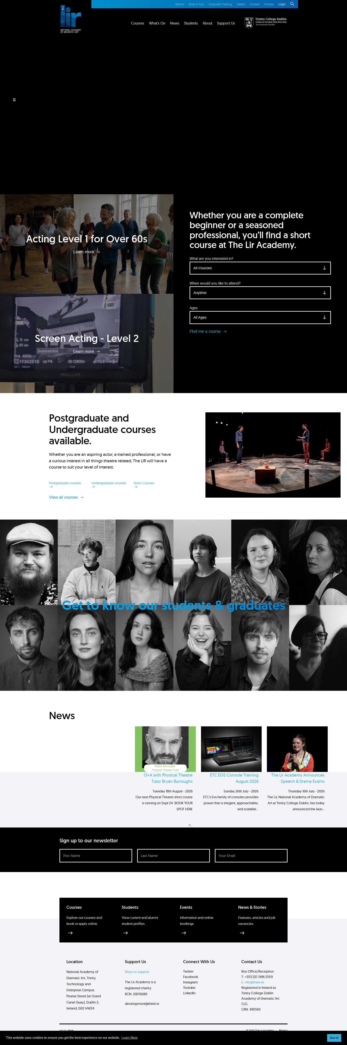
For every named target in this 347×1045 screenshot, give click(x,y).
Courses (137, 23)
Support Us (226, 23)
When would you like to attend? (215, 283)
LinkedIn (189, 993)
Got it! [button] (334, 1037)
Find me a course (206, 331)
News (174, 23)
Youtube (189, 987)
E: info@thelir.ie (252, 982)
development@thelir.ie (142, 1003)
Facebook (190, 977)
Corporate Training (220, 4)
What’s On (157, 23)
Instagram (190, 982)
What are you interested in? (211, 258)
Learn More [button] (129, 1037)
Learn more (84, 252)
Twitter (188, 971)
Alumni (179, 4)
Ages (194, 308)
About (207, 23)
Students (191, 23)
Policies (269, 4)
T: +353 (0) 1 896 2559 (257, 977)
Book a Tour (196, 4)
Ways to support (137, 972)
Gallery (241, 4)
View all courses (64, 497)
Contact (255, 4)
